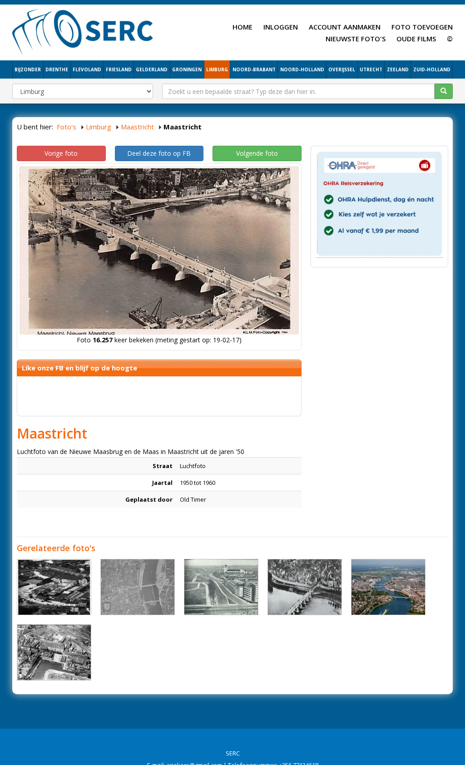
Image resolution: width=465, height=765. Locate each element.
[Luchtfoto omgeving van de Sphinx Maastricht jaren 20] (54, 652)
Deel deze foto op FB (159, 153)
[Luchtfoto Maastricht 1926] (304, 587)
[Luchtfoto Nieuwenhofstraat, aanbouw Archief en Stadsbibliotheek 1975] (54, 587)
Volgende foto (257, 153)
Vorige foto (61, 153)
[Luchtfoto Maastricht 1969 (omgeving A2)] (221, 587)
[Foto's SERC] (82, 31)
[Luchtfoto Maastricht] (388, 587)
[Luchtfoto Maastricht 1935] (137, 587)
